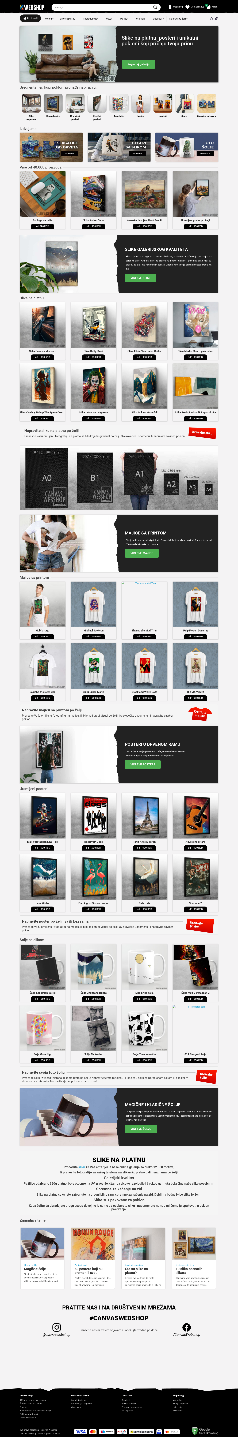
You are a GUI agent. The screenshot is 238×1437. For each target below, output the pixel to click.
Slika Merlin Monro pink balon (195, 351)
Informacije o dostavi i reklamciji (35, 1410)
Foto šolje (140, 18)
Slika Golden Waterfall (144, 412)
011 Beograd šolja (195, 1054)
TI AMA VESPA (195, 692)
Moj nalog (177, 1400)
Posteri (109, 18)
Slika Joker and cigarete (93, 412)
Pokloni (48, 18)
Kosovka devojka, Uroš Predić (144, 220)
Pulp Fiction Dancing (195, 630)
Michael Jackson (94, 630)
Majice (124, 18)
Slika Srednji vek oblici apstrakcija (195, 412)
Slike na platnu (68, 18)
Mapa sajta (76, 1407)
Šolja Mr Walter (93, 1054)
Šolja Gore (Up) (43, 1054)
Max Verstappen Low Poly (42, 841)
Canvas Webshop (48, 1430)
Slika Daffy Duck (93, 351)
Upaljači (157, 18)
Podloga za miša (43, 220)
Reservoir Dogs (93, 841)
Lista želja (177, 1407)
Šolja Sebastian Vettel (43, 992)
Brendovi (126, 1400)
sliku (82, 1167)
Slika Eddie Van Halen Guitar (144, 351)
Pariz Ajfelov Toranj (144, 841)
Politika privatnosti (29, 1414)
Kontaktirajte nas (79, 1400)
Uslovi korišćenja (28, 1417)
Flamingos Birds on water (93, 903)
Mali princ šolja (144, 992)
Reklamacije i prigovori (81, 1403)
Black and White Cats (144, 692)
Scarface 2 (195, 903)
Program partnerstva (132, 1407)
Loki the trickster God (42, 692)
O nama (23, 1407)
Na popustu (127, 1410)
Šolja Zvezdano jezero (93, 992)
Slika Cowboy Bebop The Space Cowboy (43, 412)
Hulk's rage (42, 630)
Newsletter (178, 1410)
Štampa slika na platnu (31, 1403)
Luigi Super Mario (93, 692)
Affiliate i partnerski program (33, 1400)
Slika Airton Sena (93, 220)
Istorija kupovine (181, 1403)
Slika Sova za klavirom (42, 351)
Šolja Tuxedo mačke (144, 1054)
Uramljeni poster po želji (195, 220)
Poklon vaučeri (129, 1403)
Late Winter (42, 903)
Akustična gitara (195, 841)
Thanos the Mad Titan (144, 630)
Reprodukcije (90, 18)
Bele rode (144, 903)
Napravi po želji (177, 18)
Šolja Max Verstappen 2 (195, 992)
